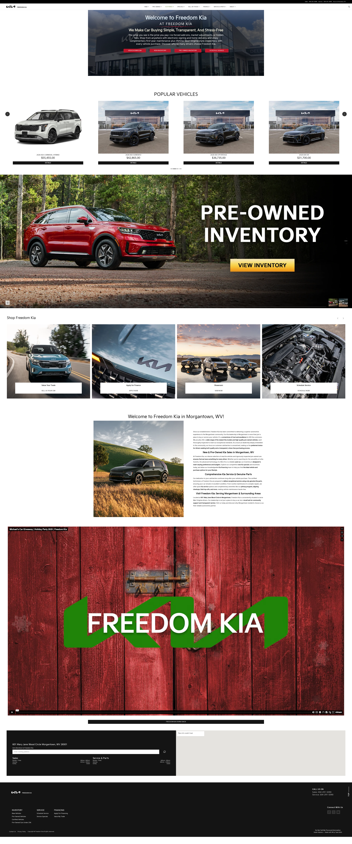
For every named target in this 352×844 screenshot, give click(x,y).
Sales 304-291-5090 (321, 792)
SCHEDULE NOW (219, 391)
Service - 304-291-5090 (325, 1)
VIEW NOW (133, 391)
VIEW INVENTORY (303, 391)
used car (238, 462)
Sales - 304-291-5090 (311, 1)
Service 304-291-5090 (322, 795)
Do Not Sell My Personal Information (328, 830)
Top (349, 794)
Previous (334, 303)
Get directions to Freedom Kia (22, 748)
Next (343, 303)
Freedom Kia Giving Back (176, 722)
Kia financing (223, 467)
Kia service (204, 487)
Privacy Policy (22, 831)
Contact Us (12, 831)
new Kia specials (243, 465)
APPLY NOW (48, 391)
